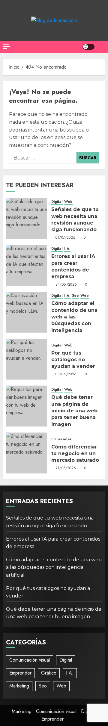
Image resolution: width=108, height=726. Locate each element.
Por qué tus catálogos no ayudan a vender (73, 359)
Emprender (61, 439)
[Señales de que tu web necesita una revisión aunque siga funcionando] (26, 218)
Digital (57, 201)
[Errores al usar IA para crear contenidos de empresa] (26, 265)
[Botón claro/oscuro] (88, 47)
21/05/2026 (66, 468)
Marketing (19, 685)
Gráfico (48, 672)
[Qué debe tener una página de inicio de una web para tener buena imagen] (26, 406)
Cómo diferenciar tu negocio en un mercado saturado (75, 453)
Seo (75, 295)
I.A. (67, 248)
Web (68, 201)
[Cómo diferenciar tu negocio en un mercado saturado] (26, 453)
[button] (101, 47)
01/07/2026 (66, 237)
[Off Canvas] (6, 46)
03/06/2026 (66, 374)
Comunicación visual (29, 659)
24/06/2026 (66, 284)
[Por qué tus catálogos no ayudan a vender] (26, 359)
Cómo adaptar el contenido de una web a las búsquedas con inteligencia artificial (74, 320)
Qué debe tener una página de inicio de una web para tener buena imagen (74, 410)
